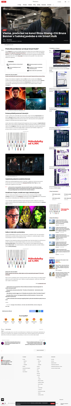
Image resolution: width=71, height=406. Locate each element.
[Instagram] (11, 1)
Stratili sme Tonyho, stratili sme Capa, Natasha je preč (34, 68)
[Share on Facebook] (55, 40)
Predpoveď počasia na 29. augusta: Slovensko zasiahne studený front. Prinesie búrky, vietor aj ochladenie (62, 221)
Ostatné (57, 225)
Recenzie (60, 270)
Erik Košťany (9, 39)
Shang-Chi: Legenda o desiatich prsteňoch (15, 53)
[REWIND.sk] (35, 2)
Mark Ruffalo (30, 304)
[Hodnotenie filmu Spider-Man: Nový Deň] (52, 261)
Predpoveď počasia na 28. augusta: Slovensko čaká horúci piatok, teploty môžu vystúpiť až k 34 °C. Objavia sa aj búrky (63, 229)
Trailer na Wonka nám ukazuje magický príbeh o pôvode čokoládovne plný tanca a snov (25, 299)
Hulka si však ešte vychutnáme (35, 70)
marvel (35, 304)
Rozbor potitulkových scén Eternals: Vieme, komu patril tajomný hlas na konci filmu (25, 76)
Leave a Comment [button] (40, 350)
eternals (23, 304)
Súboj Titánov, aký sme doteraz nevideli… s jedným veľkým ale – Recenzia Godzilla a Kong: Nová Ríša (62, 267)
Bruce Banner (18, 304)
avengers (13, 304)
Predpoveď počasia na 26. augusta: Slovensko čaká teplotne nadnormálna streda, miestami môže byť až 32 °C (62, 244)
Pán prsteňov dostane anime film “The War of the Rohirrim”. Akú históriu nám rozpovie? (24, 290)
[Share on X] (57, 40)
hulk (27, 304)
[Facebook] (7, 1)
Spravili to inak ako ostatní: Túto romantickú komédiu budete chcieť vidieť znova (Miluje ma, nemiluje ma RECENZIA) (62, 274)
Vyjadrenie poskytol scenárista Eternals (34, 65)
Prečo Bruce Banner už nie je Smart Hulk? (15, 65)
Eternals (25, 183)
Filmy (5, 30)
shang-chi (39, 304)
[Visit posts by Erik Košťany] (4, 40)
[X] (8, 1)
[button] (52, 403)
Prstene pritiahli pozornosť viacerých (14, 68)
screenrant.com (42, 283)
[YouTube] (9, 1)
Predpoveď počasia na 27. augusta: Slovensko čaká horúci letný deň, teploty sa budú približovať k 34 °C (62, 236)
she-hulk (7, 306)
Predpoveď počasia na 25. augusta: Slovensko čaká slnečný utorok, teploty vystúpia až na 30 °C (63, 251)
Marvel (10, 51)
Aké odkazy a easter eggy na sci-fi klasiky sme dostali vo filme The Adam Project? (25, 293)
